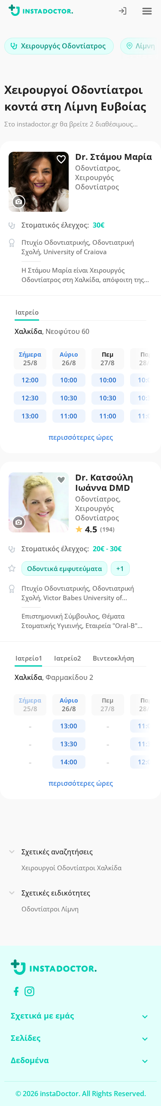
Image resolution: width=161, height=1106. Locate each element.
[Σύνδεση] (123, 12)
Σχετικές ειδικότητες (55, 893)
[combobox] (59, 46)
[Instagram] (29, 991)
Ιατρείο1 (29, 658)
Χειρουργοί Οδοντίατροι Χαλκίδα (71, 867)
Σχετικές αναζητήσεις (57, 852)
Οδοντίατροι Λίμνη (50, 909)
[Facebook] (16, 991)
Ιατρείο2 (67, 658)
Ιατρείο (27, 312)
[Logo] (41, 11)
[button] (139, 48)
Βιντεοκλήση (113, 658)
